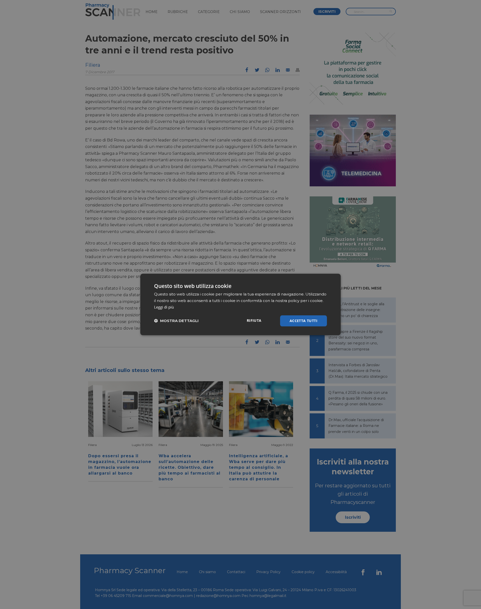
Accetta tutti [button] (303, 320)
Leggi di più (164, 307)
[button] (176, 321)
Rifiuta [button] (254, 320)
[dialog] (240, 304)
